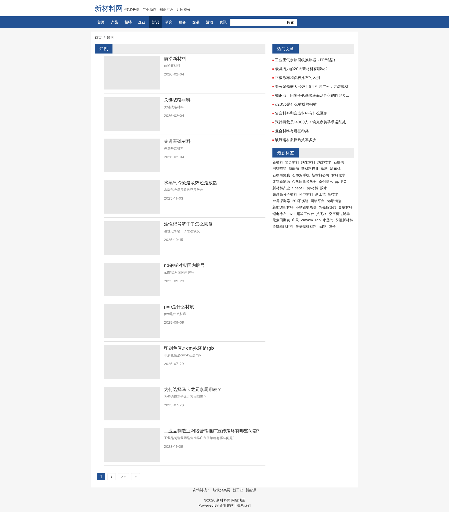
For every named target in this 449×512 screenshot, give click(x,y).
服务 (182, 22)
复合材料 (292, 162)
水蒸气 (328, 220)
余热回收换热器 (304, 181)
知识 (155, 22)
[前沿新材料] (132, 73)
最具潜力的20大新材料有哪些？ (301, 69)
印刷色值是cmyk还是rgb (189, 348)
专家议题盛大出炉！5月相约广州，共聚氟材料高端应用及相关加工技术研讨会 (313, 86)
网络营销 (279, 168)
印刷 (295, 220)
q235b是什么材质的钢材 (296, 104)
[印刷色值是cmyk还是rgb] (132, 362)
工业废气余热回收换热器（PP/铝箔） (306, 60)
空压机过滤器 (339, 213)
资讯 (223, 22)
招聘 (128, 22)
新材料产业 (281, 188)
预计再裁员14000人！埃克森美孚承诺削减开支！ (313, 122)
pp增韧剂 (334, 201)
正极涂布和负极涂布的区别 (297, 77)
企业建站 (227, 505)
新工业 (238, 490)
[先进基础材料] (132, 155)
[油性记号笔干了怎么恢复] (132, 238)
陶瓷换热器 (327, 207)
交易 (195, 22)
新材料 (277, 162)
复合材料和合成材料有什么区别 (301, 113)
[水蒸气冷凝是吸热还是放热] (132, 197)
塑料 (324, 168)
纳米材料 (308, 162)
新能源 (294, 168)
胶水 (323, 188)
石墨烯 (338, 162)
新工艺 (320, 194)
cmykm (307, 220)
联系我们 (244, 505)
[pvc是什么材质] (132, 321)
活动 (209, 22)
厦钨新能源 (281, 181)
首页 (101, 22)
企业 (141, 22)
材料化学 (338, 175)
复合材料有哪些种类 (292, 131)
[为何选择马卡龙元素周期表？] (132, 403)
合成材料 (345, 207)
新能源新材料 (282, 207)
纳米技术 (324, 162)
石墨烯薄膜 (281, 175)
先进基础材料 (177, 141)
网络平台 (318, 201)
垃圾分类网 (221, 490)
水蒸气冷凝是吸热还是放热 (190, 182)
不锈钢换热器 (306, 207)
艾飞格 (321, 213)
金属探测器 (281, 201)
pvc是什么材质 (179, 306)
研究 (168, 22)
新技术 (333, 194)
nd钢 (322, 226)
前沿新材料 (175, 58)
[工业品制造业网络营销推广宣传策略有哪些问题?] (132, 445)
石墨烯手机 (301, 175)
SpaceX (298, 188)
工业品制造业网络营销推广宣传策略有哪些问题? (212, 430)
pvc (291, 213)
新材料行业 (310, 168)
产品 (114, 22)
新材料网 (109, 8)
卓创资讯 (326, 181)
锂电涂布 (279, 213)
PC (343, 181)
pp (337, 181)
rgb (318, 220)
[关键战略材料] (132, 114)
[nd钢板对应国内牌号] (132, 279)
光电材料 (306, 194)
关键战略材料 (177, 100)
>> (123, 476)
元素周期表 (281, 220)
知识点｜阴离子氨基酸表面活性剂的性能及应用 (313, 95)
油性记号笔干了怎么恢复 (188, 224)
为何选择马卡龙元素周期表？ (193, 389)
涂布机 (335, 168)
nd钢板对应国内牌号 (184, 265)
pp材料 (312, 188)
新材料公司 (320, 175)
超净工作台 (305, 213)
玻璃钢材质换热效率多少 (295, 140)
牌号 (332, 226)
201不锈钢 (300, 201)
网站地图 (238, 500)
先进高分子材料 (284, 194)
